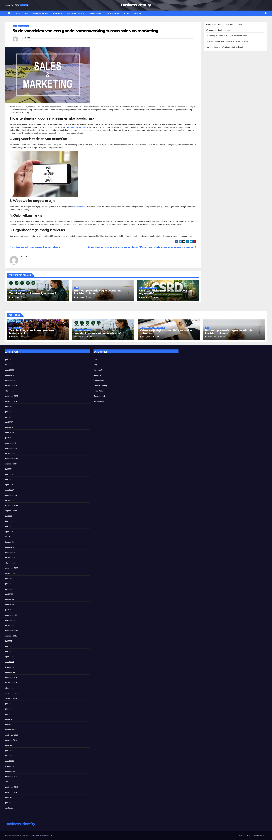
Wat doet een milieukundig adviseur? (32, 293)
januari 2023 (10, 547)
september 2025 (11, 396)
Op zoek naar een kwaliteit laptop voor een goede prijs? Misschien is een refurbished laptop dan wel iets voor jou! (141, 247)
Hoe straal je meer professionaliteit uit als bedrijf (224, 47)
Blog (126, 13)
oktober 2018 (10, 782)
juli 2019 (8, 745)
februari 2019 (10, 766)
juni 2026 (9, 360)
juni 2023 (9, 521)
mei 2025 (9, 417)
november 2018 (11, 777)
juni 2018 (9, 803)
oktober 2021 (10, 625)
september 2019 (11, 735)
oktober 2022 (10, 563)
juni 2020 (9, 709)
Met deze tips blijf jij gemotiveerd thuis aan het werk (35, 247)
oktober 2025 (10, 391)
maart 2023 (9, 537)
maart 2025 (9, 427)
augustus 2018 (11, 792)
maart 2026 (9, 370)
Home (17, 13)
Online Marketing (75, 13)
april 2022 (9, 594)
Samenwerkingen (259, 835)
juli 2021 (8, 641)
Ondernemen (22, 290)
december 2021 (11, 615)
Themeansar (48, 835)
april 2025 (9, 422)
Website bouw (113, 13)
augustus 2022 (11, 573)
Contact (138, 13)
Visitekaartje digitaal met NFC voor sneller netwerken (226, 36)
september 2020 (11, 693)
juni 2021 (9, 646)
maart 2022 (9, 599)
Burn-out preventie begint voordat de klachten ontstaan (97, 292)
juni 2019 (9, 750)
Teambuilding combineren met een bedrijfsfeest (224, 24)
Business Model (40, 13)
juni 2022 (9, 584)
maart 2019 (9, 761)
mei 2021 (9, 651)
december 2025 (11, 380)
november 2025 (11, 386)
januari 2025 (10, 438)
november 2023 (11, 495)
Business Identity (136, 5)
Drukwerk (57, 13)
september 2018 (11, 787)
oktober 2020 (10, 688)
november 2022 (11, 558)
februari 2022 (10, 605)
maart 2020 (9, 724)
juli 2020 (8, 704)
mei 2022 (9, 589)
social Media (95, 13)
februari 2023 (10, 542)
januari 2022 (10, 610)
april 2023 (9, 532)
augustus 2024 (11, 464)
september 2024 (11, 459)
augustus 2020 (11, 698)
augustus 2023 (11, 511)
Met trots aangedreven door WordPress (17, 835)
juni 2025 (9, 412)
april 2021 (9, 657)
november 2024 (11, 448)
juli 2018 (8, 797)
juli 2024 (8, 469)
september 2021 (11, 631)
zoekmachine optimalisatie (78, 127)
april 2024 (9, 485)
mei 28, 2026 (146, 337)
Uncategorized (99, 396)
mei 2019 (9, 756)
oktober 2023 (10, 500)
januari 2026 (10, 375)
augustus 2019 (11, 740)
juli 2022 (8, 578)
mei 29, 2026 (80, 337)
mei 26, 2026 (211, 337)
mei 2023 (9, 526)
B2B (26, 13)
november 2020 (11, 683)
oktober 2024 (10, 453)
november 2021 (11, 620)
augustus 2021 (11, 636)
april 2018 (9, 808)
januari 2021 (10, 672)
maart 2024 (9, 490)
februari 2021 (10, 667)
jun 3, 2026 (15, 337)
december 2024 (11, 443)
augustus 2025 (11, 401)
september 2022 (11, 568)
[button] (266, 13)
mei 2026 (9, 365)
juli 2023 (8, 516)
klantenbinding (79, 207)
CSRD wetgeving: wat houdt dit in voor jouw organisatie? (166, 292)
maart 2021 (9, 662)
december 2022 (11, 552)
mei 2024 (9, 479)
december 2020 (11, 678)
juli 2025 (8, 406)
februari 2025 (10, 433)
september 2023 (11, 505)
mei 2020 (9, 714)
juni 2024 (9, 474)
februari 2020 (10, 730)
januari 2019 (10, 771)
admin (27, 37)
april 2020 (9, 719)
